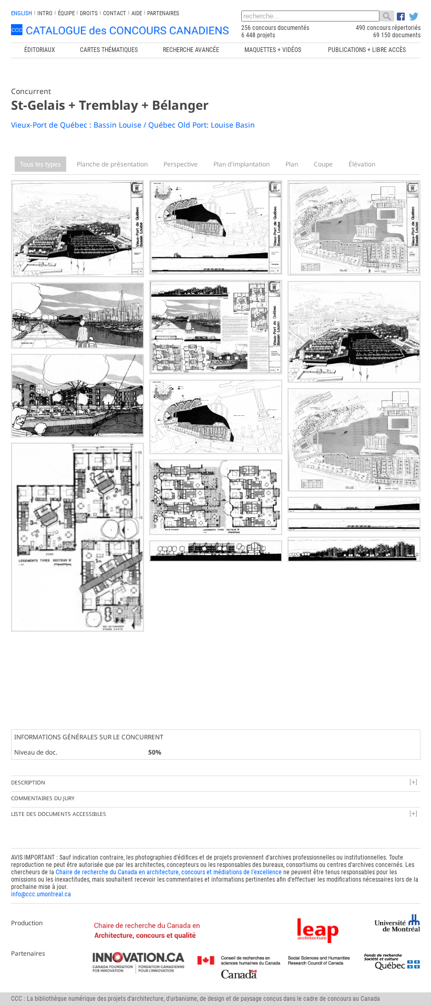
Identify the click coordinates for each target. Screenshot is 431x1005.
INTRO (45, 13)
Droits (89, 13)
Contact (114, 13)
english (21, 13)
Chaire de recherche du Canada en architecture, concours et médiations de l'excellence (169, 872)
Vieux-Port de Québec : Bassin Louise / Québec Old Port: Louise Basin (133, 125)
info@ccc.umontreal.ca (41, 894)
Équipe (66, 13)
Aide (136, 13)
